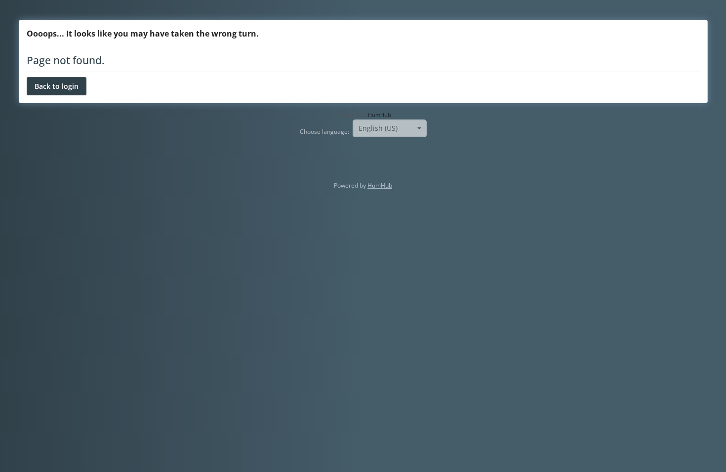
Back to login (57, 86)
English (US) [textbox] (378, 128)
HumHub (379, 115)
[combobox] (390, 128)
